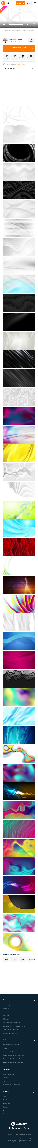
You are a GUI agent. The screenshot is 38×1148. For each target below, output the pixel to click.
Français (6, 1112)
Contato (5, 1079)
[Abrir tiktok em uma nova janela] (21, 1130)
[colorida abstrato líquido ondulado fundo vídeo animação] (18, 941)
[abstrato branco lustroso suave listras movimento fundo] (18, 622)
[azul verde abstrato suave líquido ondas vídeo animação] (18, 565)
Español (5, 1101)
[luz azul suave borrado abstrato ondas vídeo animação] (18, 528)
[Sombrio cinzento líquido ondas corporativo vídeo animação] (18, 678)
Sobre (5, 1083)
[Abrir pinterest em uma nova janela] (18, 1130)
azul (6, 958)
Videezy (5, 1011)
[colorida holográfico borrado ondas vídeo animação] (18, 434)
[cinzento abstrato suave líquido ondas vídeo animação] (18, 171)
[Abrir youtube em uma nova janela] (27, 1130)
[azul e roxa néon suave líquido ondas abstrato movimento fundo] (18, 415)
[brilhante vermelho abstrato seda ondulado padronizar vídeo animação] (18, 546)
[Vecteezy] (3, 3)
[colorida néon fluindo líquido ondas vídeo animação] (18, 809)
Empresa (6, 1014)
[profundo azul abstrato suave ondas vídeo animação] (18, 734)
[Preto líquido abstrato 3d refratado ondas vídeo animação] (18, 302)
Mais (4, 1115)
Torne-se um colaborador (11, 1086)
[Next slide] (30, 958)
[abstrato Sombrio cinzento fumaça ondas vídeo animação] (18, 321)
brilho (23, 958)
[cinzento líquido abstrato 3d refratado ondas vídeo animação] (18, 246)
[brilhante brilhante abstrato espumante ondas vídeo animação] (18, 584)
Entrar (29, 3)
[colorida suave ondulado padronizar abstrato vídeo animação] (18, 603)
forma (14, 958)
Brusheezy (6, 1004)
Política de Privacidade (23, 1142)
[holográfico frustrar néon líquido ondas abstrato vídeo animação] (18, 922)
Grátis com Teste (19, 48)
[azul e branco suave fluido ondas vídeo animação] (18, 715)
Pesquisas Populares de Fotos (12, 1060)
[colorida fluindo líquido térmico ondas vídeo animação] (18, 753)
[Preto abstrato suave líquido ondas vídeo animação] (18, 190)
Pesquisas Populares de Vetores (13, 1057)
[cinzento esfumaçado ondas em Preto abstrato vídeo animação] (18, 152)
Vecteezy (6, 1007)
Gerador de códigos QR (10, 1035)
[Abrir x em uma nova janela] (24, 1130)
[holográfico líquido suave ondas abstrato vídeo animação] (18, 697)
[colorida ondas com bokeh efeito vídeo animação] (18, 903)
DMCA (5, 1050)
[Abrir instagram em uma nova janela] (12, 1130)
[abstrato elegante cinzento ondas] (18, 340)
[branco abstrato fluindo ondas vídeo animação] (18, 114)
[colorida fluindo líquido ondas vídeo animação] (18, 847)
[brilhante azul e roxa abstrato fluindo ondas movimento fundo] (18, 884)
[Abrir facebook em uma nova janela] (9, 1130)
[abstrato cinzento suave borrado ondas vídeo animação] (18, 133)
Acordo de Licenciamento (11, 1046)
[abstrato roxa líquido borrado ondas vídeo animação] (18, 659)
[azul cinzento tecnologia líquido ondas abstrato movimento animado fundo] (18, 284)
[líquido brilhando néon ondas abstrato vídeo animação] (18, 791)
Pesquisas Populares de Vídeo (13, 1064)
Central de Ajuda (8, 1076)
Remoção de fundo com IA (11, 1031)
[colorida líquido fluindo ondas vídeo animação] (18, 509)
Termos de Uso (11, 1142)
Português (6, 1105)
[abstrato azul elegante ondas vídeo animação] (18, 640)
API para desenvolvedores (11, 1022)
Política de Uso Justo (18, 1143)
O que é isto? (21, 64)
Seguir (31, 41)
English (5, 1098)
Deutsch (5, 1108)
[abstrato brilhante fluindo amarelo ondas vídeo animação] (18, 453)
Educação (6, 1018)
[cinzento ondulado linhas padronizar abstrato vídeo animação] (18, 490)
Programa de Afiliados (10, 1053)
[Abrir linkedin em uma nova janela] (15, 1130)
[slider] (16, 24)
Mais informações (10, 68)
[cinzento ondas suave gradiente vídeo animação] (18, 227)
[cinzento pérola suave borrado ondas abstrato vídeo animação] (18, 208)
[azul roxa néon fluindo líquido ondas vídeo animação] (18, 866)
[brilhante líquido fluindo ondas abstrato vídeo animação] (18, 828)
